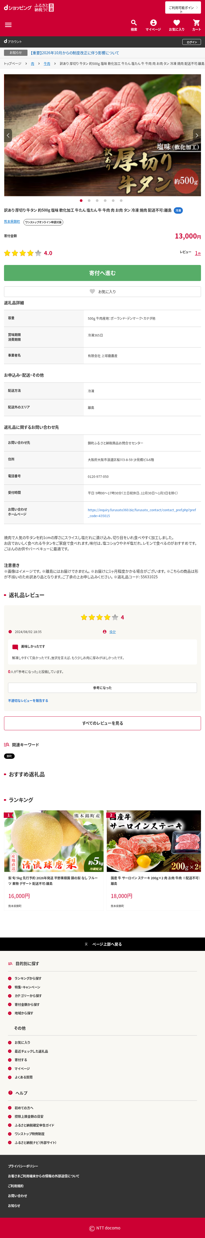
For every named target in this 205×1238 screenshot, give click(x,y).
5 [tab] (114, 200)
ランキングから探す (28, 978)
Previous (8, 135)
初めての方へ (24, 1108)
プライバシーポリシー (23, 1166)
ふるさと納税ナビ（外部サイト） (36, 1142)
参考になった (102, 687)
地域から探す (24, 1013)
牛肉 (47, 63)
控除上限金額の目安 (29, 1116)
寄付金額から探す (27, 1004)
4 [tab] (106, 200)
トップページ (12, 63)
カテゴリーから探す (28, 995)
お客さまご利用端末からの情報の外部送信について (43, 1176)
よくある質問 (24, 1077)
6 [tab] (122, 200)
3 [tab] (97, 200)
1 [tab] (81, 200)
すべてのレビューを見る (102, 723)
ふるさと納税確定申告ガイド (34, 1125)
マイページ (153, 29)
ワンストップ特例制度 (30, 1133)
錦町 (9, 756)
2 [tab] (89, 200)
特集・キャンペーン (27, 987)
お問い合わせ (17, 1195)
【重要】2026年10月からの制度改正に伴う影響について (75, 52)
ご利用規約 (15, 1186)
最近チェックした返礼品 (31, 1051)
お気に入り (176, 29)
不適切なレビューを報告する (28, 700)
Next (197, 135)
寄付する (21, 1059)
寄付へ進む (102, 273)
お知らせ (14, 1205)
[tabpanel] (102, 135)
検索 (134, 29)
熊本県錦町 (12, 221)
